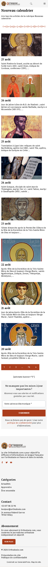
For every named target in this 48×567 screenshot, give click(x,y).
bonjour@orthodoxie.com (13, 509)
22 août (6, 264)
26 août (6, 100)
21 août (5, 308)
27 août (6, 59)
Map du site (36, 562)
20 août (6, 349)
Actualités (5, 484)
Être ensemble (8, 490)
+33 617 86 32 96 (8, 506)
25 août (6, 141)
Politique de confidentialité (14, 557)
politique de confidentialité (19, 423)
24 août (6, 182)
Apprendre (6, 487)
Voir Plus (8, 542)
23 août (6, 223)
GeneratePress (24, 562)
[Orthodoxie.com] (10, 3)
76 (29, 367)
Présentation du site (11, 555)
